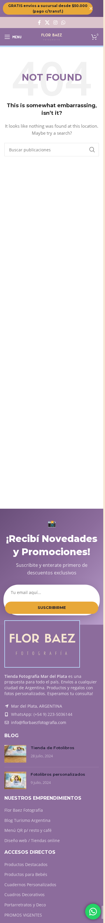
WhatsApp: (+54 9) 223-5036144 (41, 714)
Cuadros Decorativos (24, 894)
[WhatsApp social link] (63, 22)
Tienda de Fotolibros (52, 747)
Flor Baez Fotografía (23, 810)
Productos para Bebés (25, 874)
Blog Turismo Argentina (27, 820)
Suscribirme (52, 607)
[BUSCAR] (92, 149)
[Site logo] (52, 36)
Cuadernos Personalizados (30, 884)
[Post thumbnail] (15, 754)
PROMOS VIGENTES (23, 915)
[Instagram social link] (55, 22)
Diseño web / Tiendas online (32, 840)
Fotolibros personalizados (58, 774)
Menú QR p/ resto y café (28, 830)
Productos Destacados (26, 864)
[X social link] (47, 22)
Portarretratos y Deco (25, 905)
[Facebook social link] (39, 22)
